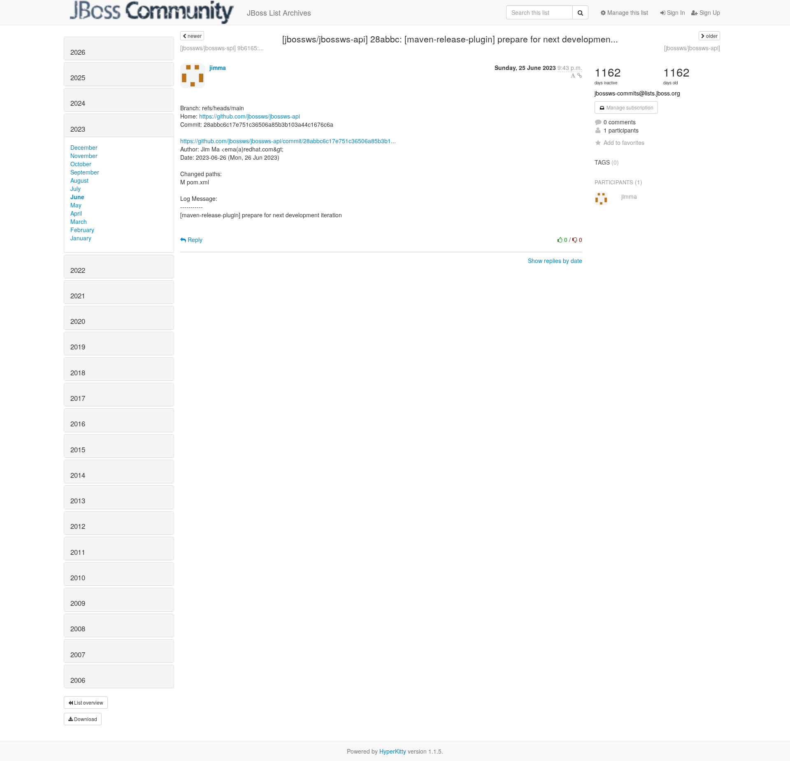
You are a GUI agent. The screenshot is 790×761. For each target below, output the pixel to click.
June (77, 197)
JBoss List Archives (279, 12)
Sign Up (709, 12)
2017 (77, 398)
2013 (77, 500)
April (76, 213)
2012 (77, 526)
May (75, 205)
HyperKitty (392, 751)
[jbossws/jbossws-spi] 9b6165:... (222, 48)
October (80, 164)
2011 (77, 552)
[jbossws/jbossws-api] (692, 48)
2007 (77, 654)
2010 (77, 577)
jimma (217, 67)
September (84, 172)
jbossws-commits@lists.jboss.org (637, 93)
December (84, 147)
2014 (77, 475)
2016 (77, 423)
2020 (77, 321)
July (75, 188)
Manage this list (627, 12)
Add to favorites (624, 142)
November (84, 155)
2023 (77, 129)
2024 (77, 103)
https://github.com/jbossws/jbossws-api (249, 116)
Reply (194, 239)
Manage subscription (629, 107)
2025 (77, 77)
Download (85, 718)
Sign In (675, 12)
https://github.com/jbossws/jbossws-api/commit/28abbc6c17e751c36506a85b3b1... (288, 141)
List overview (88, 702)
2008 (77, 628)
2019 (77, 346)
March (78, 221)
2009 (77, 603)
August (79, 180)
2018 (77, 372)
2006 (77, 680)
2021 (77, 295)
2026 (77, 52)
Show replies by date (555, 260)
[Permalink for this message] (579, 75)
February (82, 230)
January (80, 238)
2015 (77, 449)
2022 (77, 270)
